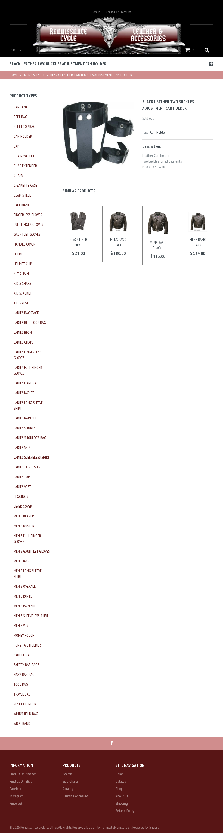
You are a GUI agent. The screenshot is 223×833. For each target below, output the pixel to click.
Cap (16, 146)
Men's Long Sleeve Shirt (28, 573)
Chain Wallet (24, 156)
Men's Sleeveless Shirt (31, 615)
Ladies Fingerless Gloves (27, 355)
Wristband (22, 723)
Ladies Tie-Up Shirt (28, 467)
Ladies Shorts (24, 427)
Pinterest (16, 803)
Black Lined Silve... (78, 242)
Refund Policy (125, 810)
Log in (96, 12)
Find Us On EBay (21, 781)
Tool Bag (21, 684)
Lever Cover (23, 506)
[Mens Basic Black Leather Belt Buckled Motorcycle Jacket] (118, 222)
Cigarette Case (25, 185)
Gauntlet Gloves (27, 234)
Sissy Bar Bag (24, 674)
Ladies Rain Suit (26, 418)
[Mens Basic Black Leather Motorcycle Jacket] (158, 223)
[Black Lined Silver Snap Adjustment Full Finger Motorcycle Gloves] (78, 222)
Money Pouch (24, 635)
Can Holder (158, 132)
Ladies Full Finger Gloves (28, 370)
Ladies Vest (22, 486)
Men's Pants (23, 596)
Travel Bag (22, 694)
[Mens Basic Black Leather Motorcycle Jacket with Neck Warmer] (198, 222)
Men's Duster (24, 525)
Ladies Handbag (26, 383)
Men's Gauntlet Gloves (32, 551)
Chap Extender (25, 165)
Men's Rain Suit (25, 606)
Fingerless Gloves (28, 214)
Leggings (21, 496)
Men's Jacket (23, 561)
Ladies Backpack (26, 312)
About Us (122, 796)
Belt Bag (20, 116)
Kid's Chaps (22, 283)
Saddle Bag (23, 655)
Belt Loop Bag (24, 126)
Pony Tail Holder (27, 645)
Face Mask (21, 205)
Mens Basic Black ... (118, 242)
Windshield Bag (26, 713)
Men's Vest (22, 625)
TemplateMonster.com (116, 827)
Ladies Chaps (23, 342)
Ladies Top (22, 476)
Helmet (19, 254)
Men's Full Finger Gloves (27, 538)
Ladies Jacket (24, 392)
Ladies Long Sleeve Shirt (28, 405)
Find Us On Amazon (23, 773)
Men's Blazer (24, 516)
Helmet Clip (23, 263)
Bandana (21, 107)
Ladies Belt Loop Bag (30, 322)
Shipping (122, 803)
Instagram (16, 796)
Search (67, 773)
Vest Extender (25, 704)
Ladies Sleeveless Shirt (31, 457)
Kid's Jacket (23, 293)
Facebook (16, 788)
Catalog (68, 788)
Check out (167, 50)
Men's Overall (25, 586)
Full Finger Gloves (28, 224)
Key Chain (21, 273)
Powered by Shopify (145, 827)
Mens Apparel (34, 74)
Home (14, 74)
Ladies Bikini (23, 332)
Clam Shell (22, 195)
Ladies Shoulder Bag (30, 437)
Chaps (18, 175)
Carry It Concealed (75, 796)
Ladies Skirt (23, 447)
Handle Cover (24, 244)
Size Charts (70, 781)
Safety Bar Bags (26, 664)
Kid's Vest (21, 303)
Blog (119, 788)
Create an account (118, 12)
